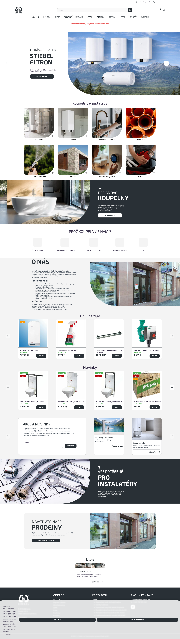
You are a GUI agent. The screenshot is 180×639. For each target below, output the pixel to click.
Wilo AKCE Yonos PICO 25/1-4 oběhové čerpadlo (148, 350)
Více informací (42, 74)
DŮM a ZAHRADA (90, 17)
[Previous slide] (7, 63)
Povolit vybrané (137, 620)
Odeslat (70, 446)
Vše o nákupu (58, 600)
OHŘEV (57, 17)
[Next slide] (166, 63)
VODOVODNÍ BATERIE (68, 17)
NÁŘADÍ (122, 17)
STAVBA (112, 17)
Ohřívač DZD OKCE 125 (29, 350)
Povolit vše (57, 619)
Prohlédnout (110, 215)
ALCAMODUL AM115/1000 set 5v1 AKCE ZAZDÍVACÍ (72, 402)
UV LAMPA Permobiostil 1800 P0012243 (110, 350)
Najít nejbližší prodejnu (46, 540)
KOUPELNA (46, 17)
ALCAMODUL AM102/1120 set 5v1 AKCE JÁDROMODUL (34, 402)
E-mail (26, 442)
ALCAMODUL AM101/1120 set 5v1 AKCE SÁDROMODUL (110, 402)
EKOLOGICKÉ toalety (100, 17)
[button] (172, 387)
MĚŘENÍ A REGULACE (133, 17)
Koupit (41, 356)
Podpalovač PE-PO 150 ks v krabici (147, 402)
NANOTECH (145, 17)
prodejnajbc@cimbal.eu (144, 2)
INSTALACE (79, 17)
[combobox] (92, 10)
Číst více (115, 446)
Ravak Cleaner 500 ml (67, 350)
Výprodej (35, 17)
